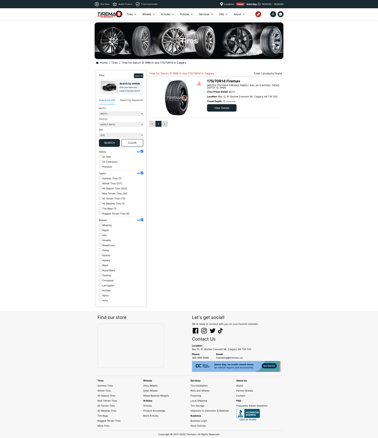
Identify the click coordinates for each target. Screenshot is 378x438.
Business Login (198, 420)
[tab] (107, 100)
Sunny (105, 250)
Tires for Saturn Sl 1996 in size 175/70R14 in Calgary (153, 62)
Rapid (105, 230)
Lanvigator (108, 285)
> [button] (164, 123)
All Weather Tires (106, 410)
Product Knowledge (154, 410)
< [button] (152, 123)
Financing (195, 395)
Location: (197, 345)
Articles (147, 405)
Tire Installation (199, 385)
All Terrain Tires (106, 405)
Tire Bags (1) (109, 208)
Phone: (196, 354)
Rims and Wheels (199, 390)
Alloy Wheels (150, 385)
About (239, 385)
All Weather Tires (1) (113, 203)
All (139, 151)
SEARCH (109, 142)
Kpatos (106, 255)
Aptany (106, 260)
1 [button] (158, 123)
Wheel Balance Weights (156, 395)
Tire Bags (102, 415)
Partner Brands (244, 390)
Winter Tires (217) (112, 183)
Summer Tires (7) (112, 178)
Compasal (108, 280)
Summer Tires (105, 385)
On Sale (106, 156)
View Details (221, 108)
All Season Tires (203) (114, 188)
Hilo (104, 235)
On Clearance (109, 161)
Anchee (106, 290)
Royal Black (108, 270)
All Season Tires (106, 395)
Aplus (105, 295)
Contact (240, 395)
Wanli (105, 265)
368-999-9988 (200, 357)
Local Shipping (198, 400)
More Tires (103, 425)
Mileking (107, 225)
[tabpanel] (121, 127)
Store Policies (198, 425)
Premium (107, 166)
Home (103, 62)
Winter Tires (104, 390)
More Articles (150, 415)
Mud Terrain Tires (107, 400)
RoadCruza (108, 245)
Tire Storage (197, 405)
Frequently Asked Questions (252, 405)
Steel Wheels (150, 390)
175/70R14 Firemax (223, 81)
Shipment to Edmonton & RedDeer (209, 410)
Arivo (105, 300)
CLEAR (132, 142)
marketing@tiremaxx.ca (229, 357)
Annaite (106, 240)
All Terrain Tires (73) (113, 198)
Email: (219, 354)
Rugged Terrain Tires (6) (115, 213)
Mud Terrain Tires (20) (114, 193)
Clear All (138, 76)
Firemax (106, 275)
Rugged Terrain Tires (109, 420)
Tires (114, 62)
